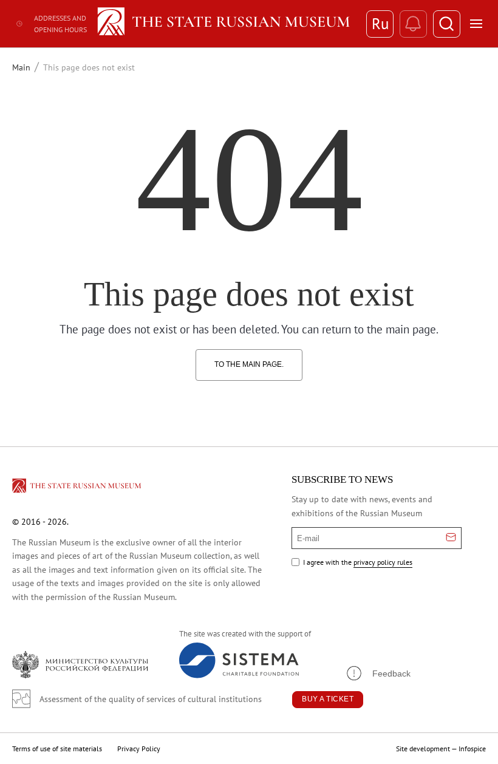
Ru (380, 23)
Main (21, 67)
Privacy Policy (138, 748)
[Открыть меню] (476, 24)
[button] (377, 673)
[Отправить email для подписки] (451, 538)
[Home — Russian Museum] (225, 23)
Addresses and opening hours (60, 23)
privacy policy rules (382, 562)
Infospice (472, 748)
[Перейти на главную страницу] (77, 487)
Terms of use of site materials (57, 748)
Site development (423, 748)
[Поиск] (446, 24)
